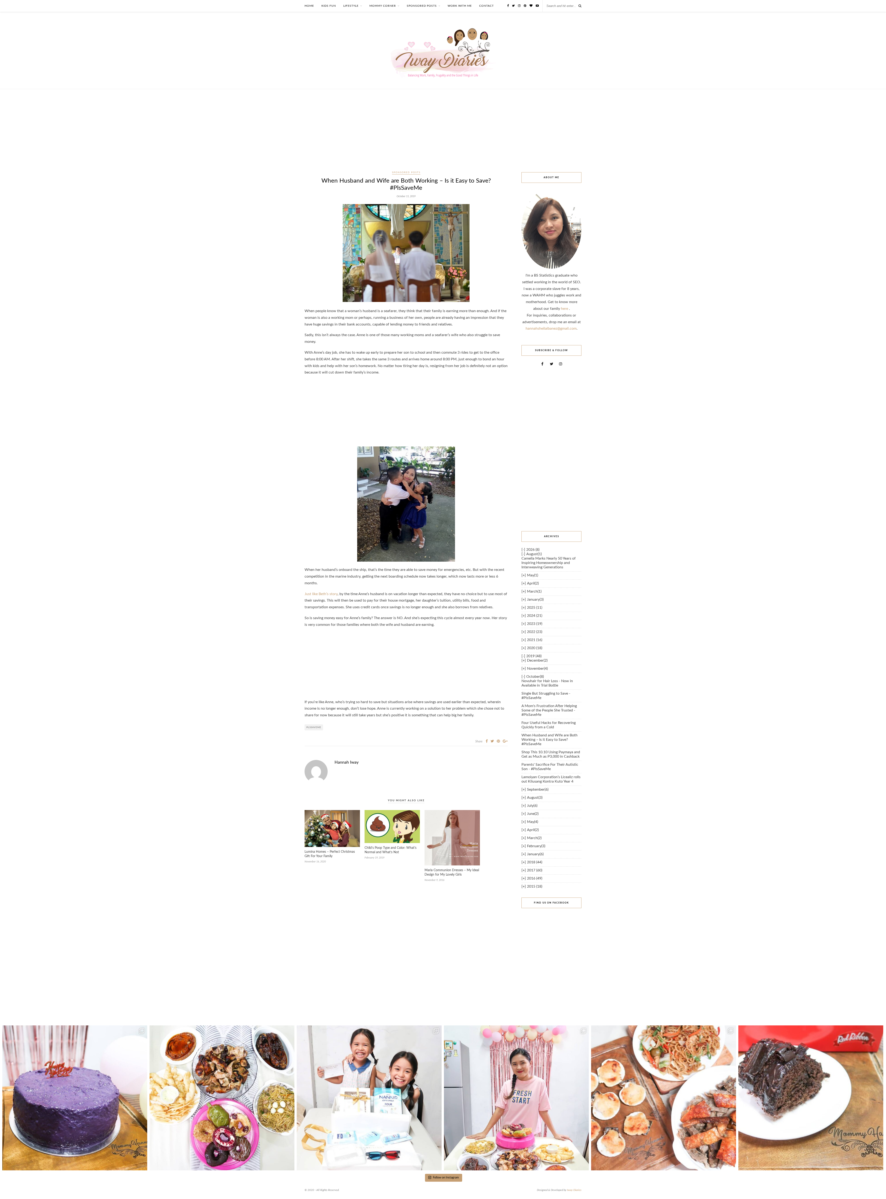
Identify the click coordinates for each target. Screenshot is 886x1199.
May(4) (532, 822)
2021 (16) (534, 640)
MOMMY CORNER (382, 5)
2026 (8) (532, 549)
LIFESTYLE (351, 5)
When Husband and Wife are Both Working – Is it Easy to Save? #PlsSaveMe (549, 739)
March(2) (534, 838)
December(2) (537, 660)
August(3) (534, 797)
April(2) (533, 583)
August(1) (534, 554)
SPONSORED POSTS (422, 5)
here (565, 308)
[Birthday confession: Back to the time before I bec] (516, 1097)
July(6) (532, 805)
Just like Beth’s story (321, 594)
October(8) (535, 676)
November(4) (537, 668)
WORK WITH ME (460, 5)
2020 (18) (534, 648)
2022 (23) (534, 632)
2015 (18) (534, 886)
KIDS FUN (328, 5)
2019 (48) (534, 656)
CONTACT (486, 5)
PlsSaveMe (313, 727)
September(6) (537, 789)
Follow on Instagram (446, 1177)
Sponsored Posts (406, 172)
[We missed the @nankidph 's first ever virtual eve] (369, 1097)
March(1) (534, 591)
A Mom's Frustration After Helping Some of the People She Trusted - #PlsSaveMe (549, 710)
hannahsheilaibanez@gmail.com (551, 328)
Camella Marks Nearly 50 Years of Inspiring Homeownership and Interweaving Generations (548, 563)
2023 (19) (534, 624)
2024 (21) (534, 616)
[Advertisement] (443, 135)
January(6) (535, 854)
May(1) (532, 575)
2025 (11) (534, 607)
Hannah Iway (347, 762)
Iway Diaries (574, 1190)
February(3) (536, 846)
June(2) (533, 814)
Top (875, 1188)
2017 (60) (534, 870)
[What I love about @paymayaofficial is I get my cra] (810, 1097)
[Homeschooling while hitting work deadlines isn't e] (663, 1097)
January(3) (535, 599)
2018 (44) (534, 862)
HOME (309, 5)
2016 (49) (534, 878)
